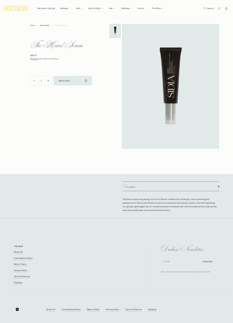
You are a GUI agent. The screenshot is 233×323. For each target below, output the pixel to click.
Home (32, 25)
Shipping (34, 59)
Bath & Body (44, 25)
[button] (209, 8)
